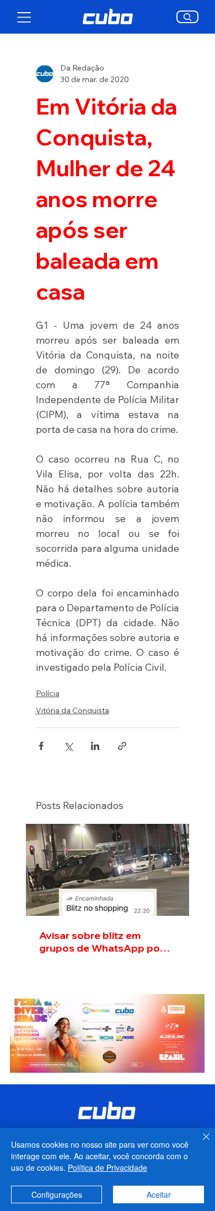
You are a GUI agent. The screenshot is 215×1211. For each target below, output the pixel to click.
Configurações (56, 1194)
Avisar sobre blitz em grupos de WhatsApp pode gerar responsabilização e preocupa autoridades (106, 941)
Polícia (48, 693)
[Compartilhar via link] (122, 746)
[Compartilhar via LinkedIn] (95, 746)
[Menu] (24, 17)
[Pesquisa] (187, 16)
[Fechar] (199, 1143)
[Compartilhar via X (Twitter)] (68, 746)
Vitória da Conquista (72, 710)
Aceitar (159, 1194)
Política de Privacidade (107, 1167)
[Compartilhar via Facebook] (41, 746)
